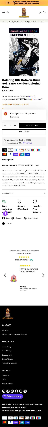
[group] (9, 165)
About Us (5, 330)
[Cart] (44, 12)
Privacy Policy (6, 347)
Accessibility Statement (9, 363)
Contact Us (5, 375)
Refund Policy (6, 351)
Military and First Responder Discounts (14, 334)
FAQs (4, 379)
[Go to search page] (8, 12)
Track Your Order (7, 384)
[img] (24, 256)
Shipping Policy (7, 355)
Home (4, 22)
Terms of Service (7, 359)
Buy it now (24, 131)
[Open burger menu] (3, 12)
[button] (8, 12)
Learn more (14, 117)
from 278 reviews (22, 260)
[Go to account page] (40, 12)
